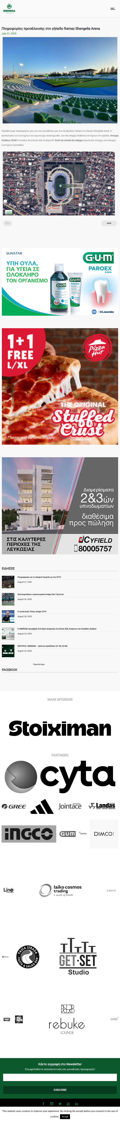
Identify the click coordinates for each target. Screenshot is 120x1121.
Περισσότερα (39, 664)
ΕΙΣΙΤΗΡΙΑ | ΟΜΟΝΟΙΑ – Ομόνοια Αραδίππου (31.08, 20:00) (43, 646)
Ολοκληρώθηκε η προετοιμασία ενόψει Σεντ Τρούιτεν (41, 594)
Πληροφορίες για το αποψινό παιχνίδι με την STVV (39, 577)
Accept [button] (65, 1117)
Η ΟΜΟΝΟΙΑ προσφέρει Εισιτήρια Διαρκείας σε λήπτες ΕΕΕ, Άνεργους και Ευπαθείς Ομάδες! (57, 629)
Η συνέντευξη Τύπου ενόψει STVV (32, 612)
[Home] (9, 12)
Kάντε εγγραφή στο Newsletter (60, 1064)
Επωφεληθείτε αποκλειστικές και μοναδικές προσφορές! (60, 1069)
